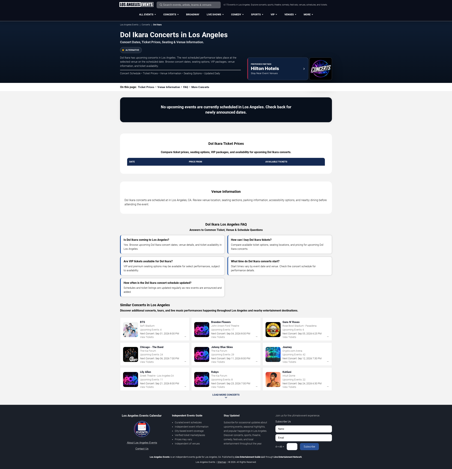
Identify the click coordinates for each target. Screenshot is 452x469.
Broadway (192, 14)
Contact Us (141, 448)
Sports (256, 14)
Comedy (236, 14)
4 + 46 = (279, 446)
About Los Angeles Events (142, 442)
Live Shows (214, 14)
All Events (146, 14)
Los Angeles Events (129, 24)
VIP (273, 14)
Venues (289, 14)
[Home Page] (136, 5)
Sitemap (222, 462)
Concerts (169, 14)
